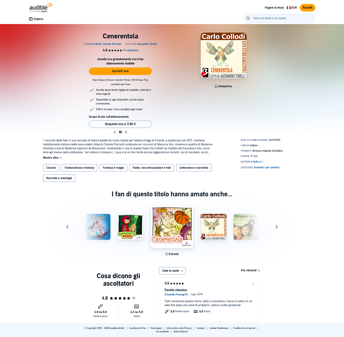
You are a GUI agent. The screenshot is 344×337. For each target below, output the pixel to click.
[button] (114, 132)
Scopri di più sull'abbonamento (109, 117)
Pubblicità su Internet (244, 328)
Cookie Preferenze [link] (218, 328)
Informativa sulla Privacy (179, 328)
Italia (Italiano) (181, 331)
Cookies (201, 328)
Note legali (156, 328)
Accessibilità (162, 331)
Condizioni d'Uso (138, 328)
